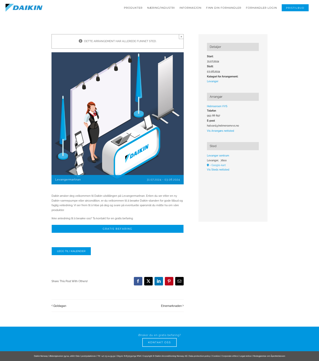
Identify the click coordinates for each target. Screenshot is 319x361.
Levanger (212, 81)
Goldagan (59, 306)
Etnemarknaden (171, 306)
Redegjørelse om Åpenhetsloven (269, 356)
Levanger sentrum (218, 155)
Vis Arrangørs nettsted (220, 130)
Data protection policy (199, 356)
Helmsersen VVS (217, 106)
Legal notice (246, 356)
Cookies (216, 356)
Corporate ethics (230, 356)
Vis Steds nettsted (218, 169)
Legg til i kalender (71, 251)
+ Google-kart (218, 165)
